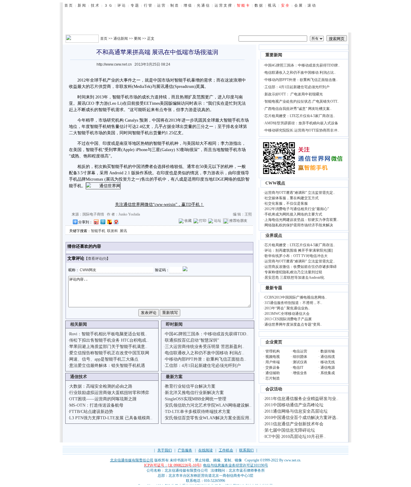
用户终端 (272, 362)
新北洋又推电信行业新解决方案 (194, 392)
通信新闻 (120, 38)
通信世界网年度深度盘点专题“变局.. (293, 324)
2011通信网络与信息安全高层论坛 (296, 411)
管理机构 (272, 351)
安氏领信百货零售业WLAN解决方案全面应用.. (208, 418)
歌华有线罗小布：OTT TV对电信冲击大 (296, 256)
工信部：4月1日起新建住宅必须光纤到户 (203, 365)
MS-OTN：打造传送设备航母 (96, 405)
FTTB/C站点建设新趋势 (91, 411)
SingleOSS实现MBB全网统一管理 (195, 399)
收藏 (188, 221)
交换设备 (272, 367)
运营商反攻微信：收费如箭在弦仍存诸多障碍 (300, 267)
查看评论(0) (97, 258)
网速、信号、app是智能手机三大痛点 (103, 359)
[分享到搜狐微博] (109, 221)
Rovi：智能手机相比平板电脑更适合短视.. (108, 334)
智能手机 (98, 231)
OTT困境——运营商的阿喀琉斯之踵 (103, 399)
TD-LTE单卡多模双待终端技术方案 (197, 411)
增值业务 (300, 373)
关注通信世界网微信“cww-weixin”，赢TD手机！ (159, 204)
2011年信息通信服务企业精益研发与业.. (301, 398)
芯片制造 (272, 378)
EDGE (218, 179)
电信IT (298, 367)
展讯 (160, 86)
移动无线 (327, 362)
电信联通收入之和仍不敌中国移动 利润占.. (204, 353)
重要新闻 (273, 55)
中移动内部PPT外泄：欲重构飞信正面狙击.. (205, 359)
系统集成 (327, 373)
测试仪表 (300, 362)
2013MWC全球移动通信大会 (287, 314)
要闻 (137, 38)
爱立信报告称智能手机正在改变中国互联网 (109, 353)
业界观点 (273, 235)
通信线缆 (327, 357)
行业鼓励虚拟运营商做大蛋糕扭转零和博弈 (109, 392)
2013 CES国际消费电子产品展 (288, 319)
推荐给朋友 (238, 221)
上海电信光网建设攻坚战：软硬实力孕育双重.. (301, 220)
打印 (202, 221)
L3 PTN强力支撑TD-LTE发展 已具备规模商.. (111, 418)
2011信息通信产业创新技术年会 (293, 424)
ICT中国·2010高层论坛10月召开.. (295, 436)
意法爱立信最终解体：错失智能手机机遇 (107, 365)
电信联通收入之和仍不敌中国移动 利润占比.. (300, 72)
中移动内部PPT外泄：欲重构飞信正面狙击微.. (301, 80)
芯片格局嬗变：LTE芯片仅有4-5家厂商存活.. (299, 116)
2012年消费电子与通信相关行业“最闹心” (296, 209)
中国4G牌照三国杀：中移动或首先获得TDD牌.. (302, 65)
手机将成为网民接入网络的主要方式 (293, 214)
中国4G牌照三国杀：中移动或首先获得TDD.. (207, 334)
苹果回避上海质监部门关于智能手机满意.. (108, 346)
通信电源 (327, 367)
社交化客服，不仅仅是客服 (286, 203)
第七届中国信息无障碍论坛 (289, 430)
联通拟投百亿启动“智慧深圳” (192, 340)
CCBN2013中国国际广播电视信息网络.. (295, 297)
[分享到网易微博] (116, 221)
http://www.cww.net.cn (114, 64)
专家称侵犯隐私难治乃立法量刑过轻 (293, 272)
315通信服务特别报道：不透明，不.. (293, 303)
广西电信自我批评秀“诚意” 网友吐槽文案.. (298, 109)
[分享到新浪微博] (96, 221)
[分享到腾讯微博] (102, 221)
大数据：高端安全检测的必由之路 (100, 386)
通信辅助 (272, 373)
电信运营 (300, 351)
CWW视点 (275, 183)
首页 (103, 38)
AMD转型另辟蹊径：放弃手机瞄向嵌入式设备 (301, 123)
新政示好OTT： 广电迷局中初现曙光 (293, 94)
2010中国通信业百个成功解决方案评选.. (301, 417)
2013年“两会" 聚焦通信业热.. (287, 308)
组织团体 (300, 357)
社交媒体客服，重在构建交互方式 (291, 198)
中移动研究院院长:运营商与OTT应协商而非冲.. (301, 130)
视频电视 (272, 357)
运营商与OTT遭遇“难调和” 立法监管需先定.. (299, 193)
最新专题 (273, 288)
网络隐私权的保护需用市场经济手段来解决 (298, 225)
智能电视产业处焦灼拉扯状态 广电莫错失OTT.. (301, 101)
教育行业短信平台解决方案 (190, 386)
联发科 (112, 231)
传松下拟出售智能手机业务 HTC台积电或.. (109, 340)
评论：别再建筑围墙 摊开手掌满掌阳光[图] (298, 250)
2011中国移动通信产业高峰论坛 (293, 405)
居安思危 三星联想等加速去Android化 (294, 277)
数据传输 (327, 351)
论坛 (217, 221)
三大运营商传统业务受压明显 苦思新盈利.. (204, 346)
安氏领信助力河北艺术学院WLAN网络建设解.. (208, 405)
